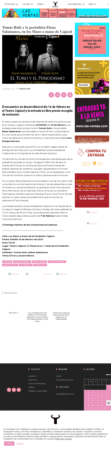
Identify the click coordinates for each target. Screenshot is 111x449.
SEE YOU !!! (14, 313)
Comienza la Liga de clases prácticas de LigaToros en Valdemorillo (61, 316)
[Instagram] (14, 390)
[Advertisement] (51, 284)
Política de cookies (63, 439)
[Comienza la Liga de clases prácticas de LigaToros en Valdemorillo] (61, 304)
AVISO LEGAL (32, 380)
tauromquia (25, 265)
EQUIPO (58, 376)
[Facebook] (51, 95)
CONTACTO (32, 376)
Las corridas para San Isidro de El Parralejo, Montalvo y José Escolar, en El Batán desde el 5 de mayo (37, 317)
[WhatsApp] (70, 95)
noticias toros (10, 265)
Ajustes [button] (19, 443)
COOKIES (31, 387)
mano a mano (39, 262)
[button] (108, 4)
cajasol (7, 262)
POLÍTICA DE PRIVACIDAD (37, 384)
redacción (25, 89)
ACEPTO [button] (9, 443)
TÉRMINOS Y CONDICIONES (37, 391)
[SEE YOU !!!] (13, 304)
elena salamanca (22, 262)
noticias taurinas (57, 262)
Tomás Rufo (40, 265)
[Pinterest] (63, 95)
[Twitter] (57, 95)
